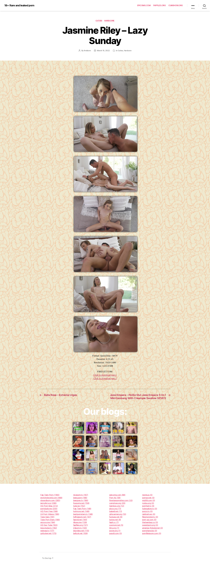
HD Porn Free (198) (49, 511)
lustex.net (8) (115, 519)
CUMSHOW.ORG (175, 5)
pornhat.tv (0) (148, 506)
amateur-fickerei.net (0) (152, 528)
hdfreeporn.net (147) (82, 517)
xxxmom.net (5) (116, 525)
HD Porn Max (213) (49, 506)
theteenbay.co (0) (150, 522)
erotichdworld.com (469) (51, 498)
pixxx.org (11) (115, 508)
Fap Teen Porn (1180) (49, 495)
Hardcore (109, 21)
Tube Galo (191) (47, 517)
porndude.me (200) (48, 508)
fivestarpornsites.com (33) (121, 500)
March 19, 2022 (103, 50)
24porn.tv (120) (80, 528)
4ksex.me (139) (80, 522)
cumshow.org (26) (117, 503)
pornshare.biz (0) (149, 531)
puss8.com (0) (115, 533)
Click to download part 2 (105, 378)
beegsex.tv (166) (80, 500)
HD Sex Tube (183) (48, 525)
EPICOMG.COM (144, 5)
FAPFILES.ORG (159, 5)
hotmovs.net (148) (81, 511)
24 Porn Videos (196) (49, 514)
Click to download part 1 (105, 375)
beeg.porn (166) (80, 498)
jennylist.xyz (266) (48, 503)
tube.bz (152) (79, 506)
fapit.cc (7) (114, 522)
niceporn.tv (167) (80, 495)
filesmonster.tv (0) (150, 517)
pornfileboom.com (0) (151, 533)
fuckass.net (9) (115, 517)
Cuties (99, 21)
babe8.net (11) (115, 511)
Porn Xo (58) (115, 498)
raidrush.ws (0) (148, 514)
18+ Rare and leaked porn (19, 5)
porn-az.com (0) (149, 519)
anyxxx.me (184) (47, 522)
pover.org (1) (114, 531)
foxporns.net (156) (81, 503)
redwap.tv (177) (47, 531)
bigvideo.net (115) (81, 531)
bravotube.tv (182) (48, 528)
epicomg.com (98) (117, 495)
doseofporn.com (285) (50, 500)
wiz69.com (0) (148, 500)
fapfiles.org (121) (80, 525)
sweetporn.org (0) (150, 525)
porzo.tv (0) (147, 511)
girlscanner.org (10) (117, 514)
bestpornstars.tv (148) (83, 514)
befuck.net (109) (80, 533)
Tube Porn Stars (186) (50, 519)
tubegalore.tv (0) (149, 508)
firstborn (87, 50)
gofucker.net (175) (48, 533)
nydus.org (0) (148, 503)
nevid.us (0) (147, 495)
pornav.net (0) (148, 498)
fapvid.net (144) (80, 519)
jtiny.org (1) (114, 528)
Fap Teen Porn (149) (82, 508)
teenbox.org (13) (116, 506)
